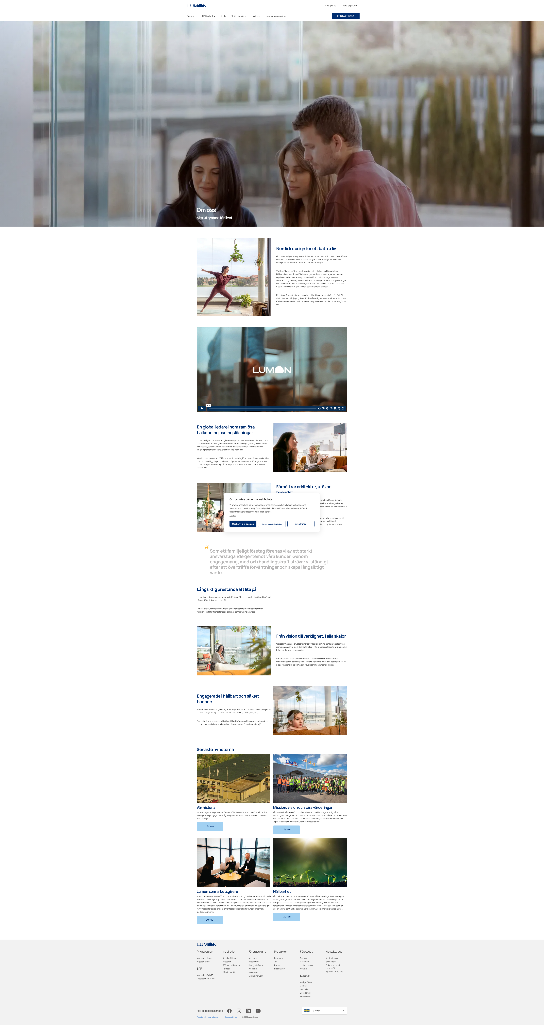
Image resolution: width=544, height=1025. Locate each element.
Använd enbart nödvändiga (272, 524)
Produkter (252, 968)
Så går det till (229, 972)
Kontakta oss (345, 16)
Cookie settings (231, 1017)
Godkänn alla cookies (243, 523)
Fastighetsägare (255, 965)
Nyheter (303, 968)
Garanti (303, 985)
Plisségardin (279, 968)
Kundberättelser (230, 958)
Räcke (277, 965)
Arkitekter (253, 958)
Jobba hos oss (306, 965)
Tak (275, 961)
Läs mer (233, 515)
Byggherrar (253, 961)
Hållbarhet (305, 961)
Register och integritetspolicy (208, 1017)
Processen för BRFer (206, 978)
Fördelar (226, 968)
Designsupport (255, 972)
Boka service (306, 992)
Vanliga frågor (306, 982)
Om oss (303, 958)
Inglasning (278, 958)
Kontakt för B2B (255, 975)
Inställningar (301, 523)
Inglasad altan (203, 961)
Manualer (304, 989)
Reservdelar (305, 996)
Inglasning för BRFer (206, 975)
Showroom (331, 961)
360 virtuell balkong (231, 965)
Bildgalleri (227, 961)
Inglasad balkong (204, 958)
